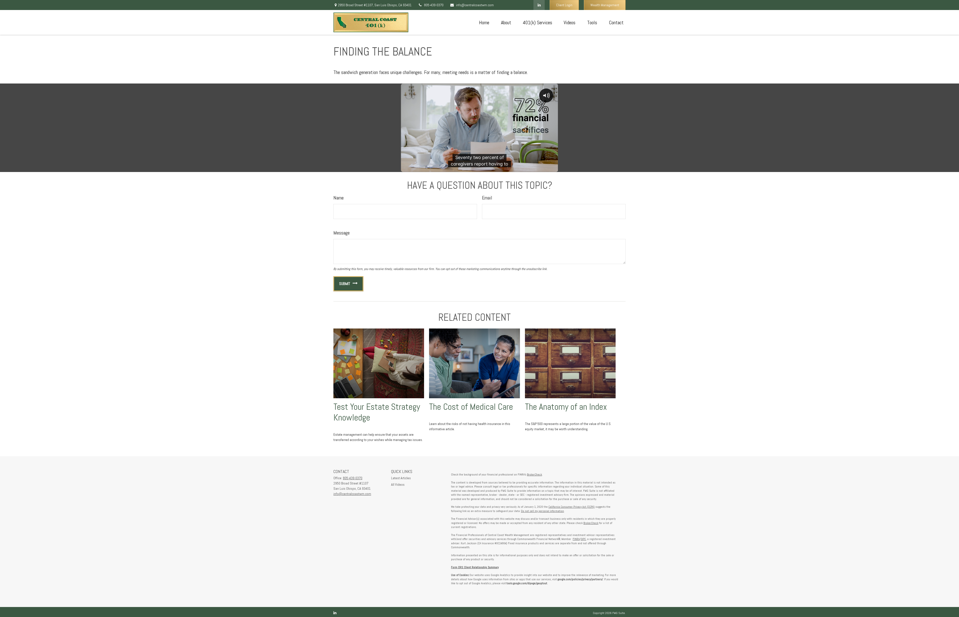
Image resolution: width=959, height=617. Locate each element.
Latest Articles (401, 478)
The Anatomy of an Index (566, 406)
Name (338, 197)
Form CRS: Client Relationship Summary (475, 567)
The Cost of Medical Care (471, 406)
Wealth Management (604, 5)
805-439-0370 (434, 5)
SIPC (583, 539)
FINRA (576, 539)
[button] (484, 22)
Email (487, 197)
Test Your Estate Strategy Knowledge (376, 412)
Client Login (564, 5)
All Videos (398, 484)
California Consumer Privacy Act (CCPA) (571, 506)
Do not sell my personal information (542, 511)
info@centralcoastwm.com (475, 5)
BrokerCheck (534, 474)
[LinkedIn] (539, 5)
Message (341, 233)
